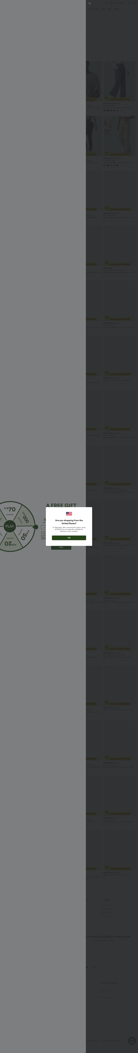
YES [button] (69, 538)
